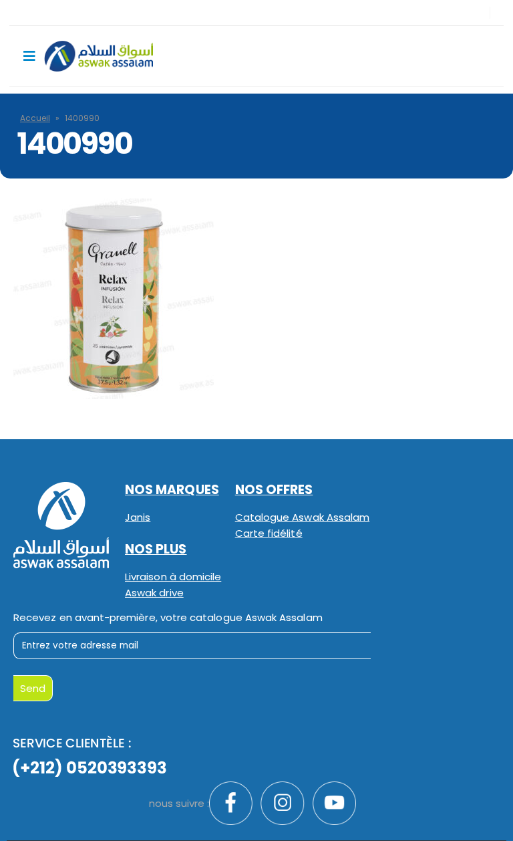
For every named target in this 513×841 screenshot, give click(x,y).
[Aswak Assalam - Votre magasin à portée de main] (98, 56)
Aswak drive (154, 593)
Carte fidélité (269, 533)
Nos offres (274, 490)
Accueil (35, 118)
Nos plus (156, 549)
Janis (137, 517)
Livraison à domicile (173, 577)
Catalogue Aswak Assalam (302, 517)
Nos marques (172, 490)
